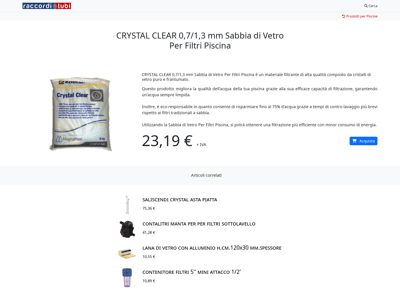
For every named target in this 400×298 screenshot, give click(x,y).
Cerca (373, 6)
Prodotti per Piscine (361, 16)
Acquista (367, 140)
